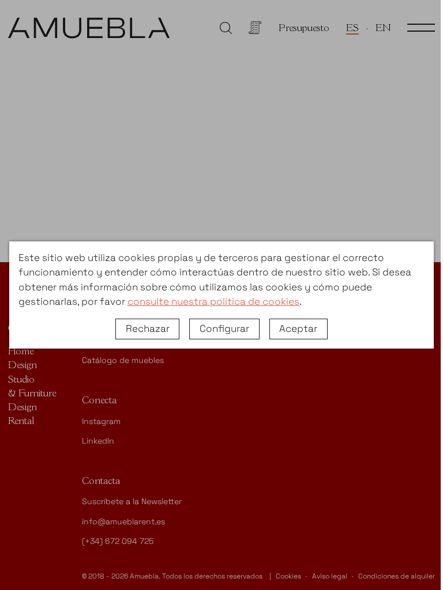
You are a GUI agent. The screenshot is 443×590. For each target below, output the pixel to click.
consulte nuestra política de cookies (213, 301)
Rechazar (148, 328)
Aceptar (298, 328)
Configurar (224, 328)
